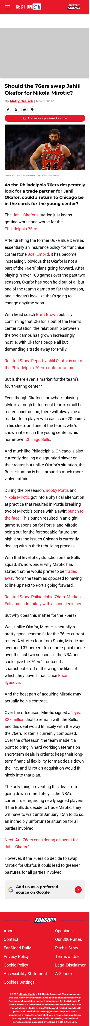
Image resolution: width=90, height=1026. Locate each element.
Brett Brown (47, 314)
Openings (63, 930)
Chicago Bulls (37, 439)
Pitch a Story (66, 947)
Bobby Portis (57, 490)
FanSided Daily (17, 947)
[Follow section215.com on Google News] (78, 889)
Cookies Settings (19, 982)
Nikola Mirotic (17, 497)
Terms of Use (67, 956)
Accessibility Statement (25, 973)
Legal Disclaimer (70, 965)
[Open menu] (7, 7)
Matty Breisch (21, 101)
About (9, 930)
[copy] (33, 109)
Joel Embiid (38, 254)
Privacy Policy (16, 956)
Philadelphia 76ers (21, 228)
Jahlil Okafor (24, 214)
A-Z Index (64, 973)
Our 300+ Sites (68, 939)
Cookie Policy (16, 965)
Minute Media (27, 994)
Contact (11, 939)
